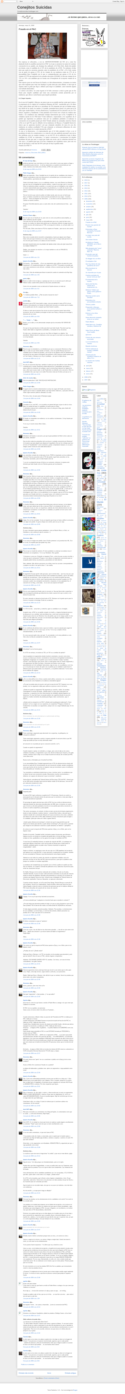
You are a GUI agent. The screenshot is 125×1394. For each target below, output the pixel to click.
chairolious (100, 451)
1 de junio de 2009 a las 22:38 (31, 915)
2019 (86, 180)
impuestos (99, 563)
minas (98, 609)
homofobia (100, 546)
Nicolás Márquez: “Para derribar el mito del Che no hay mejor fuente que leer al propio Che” (87, 426)
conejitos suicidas (99, 463)
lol (97, 596)
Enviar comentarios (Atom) (51, 1378)
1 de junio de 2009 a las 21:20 (31, 585)
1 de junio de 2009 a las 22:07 (31, 643)
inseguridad (100, 572)
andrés (25, 301)
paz (105, 646)
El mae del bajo (28, 161)
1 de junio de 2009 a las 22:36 (31, 785)
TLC (105, 708)
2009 (86, 199)
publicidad (103, 670)
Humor (103, 554)
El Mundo (101, 500)
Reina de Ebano (101, 678)
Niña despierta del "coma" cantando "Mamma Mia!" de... (94, 250)
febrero (88, 371)
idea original (100, 558)
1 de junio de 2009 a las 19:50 (31, 449)
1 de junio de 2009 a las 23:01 (31, 1086)
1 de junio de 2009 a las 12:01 (31, 374)
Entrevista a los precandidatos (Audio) (93, 301)
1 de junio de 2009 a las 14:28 (31, 412)
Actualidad (100, 404)
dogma (99, 495)
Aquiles (25, 1000)
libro (103, 592)
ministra (99, 613)
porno (102, 660)
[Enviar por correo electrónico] (42, 150)
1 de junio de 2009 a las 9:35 (31, 316)
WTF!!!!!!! (88, 335)
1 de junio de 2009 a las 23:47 (31, 1229)
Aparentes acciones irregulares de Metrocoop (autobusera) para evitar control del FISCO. (93, 160)
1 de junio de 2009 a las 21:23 (31, 602)
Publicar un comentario (27, 1364)
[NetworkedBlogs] (94, 82)
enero (88, 374)
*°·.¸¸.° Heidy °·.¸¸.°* (28, 320)
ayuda (98, 427)
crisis (104, 477)
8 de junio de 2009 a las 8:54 (31, 1347)
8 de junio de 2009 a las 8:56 (31, 1361)
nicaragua (99, 638)
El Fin (98, 499)
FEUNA (98, 530)
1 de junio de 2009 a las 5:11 (31, 288)
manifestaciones (101, 599)
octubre (88, 206)
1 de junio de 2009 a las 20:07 (31, 545)
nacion (98, 635)
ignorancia (100, 561)
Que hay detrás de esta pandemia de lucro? (93, 264)
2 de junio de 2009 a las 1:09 (31, 1298)
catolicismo (99, 446)
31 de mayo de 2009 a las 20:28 (32, 211)
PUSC (101, 671)
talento (98, 708)
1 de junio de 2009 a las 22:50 (31, 996)
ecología (101, 497)
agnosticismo (100, 409)
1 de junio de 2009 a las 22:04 (31, 622)
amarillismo (99, 412)
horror (104, 549)
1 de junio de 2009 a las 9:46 (31, 343)
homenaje (99, 544)
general (101, 533)
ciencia (98, 456)
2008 (86, 377)
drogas (104, 495)
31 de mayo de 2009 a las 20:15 (32, 169)
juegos (104, 579)
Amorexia (100, 416)
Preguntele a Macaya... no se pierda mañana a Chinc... (93, 308)
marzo (88, 368)
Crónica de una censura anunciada (93, 338)
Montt (101, 625)
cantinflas (101, 442)
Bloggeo (100, 429)
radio (98, 673)
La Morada (101, 582)
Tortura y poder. (90, 304)
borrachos (99, 432)
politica (43, 152)
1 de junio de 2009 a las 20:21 (31, 567)
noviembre (89, 204)
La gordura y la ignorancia (87, 417)
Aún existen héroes (92, 239)
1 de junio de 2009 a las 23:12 (31, 1156)
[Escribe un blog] (44, 150)
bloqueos (99, 431)
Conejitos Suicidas (34, 7)
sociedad (99, 703)
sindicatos (99, 700)
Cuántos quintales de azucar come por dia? (93, 276)
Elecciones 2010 (36, 152)
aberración (99, 402)
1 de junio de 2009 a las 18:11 (31, 430)
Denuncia (99, 489)
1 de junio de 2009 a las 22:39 (31, 939)
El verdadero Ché (91, 261)
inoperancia (100, 571)
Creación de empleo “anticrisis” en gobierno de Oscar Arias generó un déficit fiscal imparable (86, 440)
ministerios (99, 612)
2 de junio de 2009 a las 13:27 (31, 1315)
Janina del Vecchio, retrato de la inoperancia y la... (92, 285)
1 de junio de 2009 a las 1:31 (31, 257)
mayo (88, 220)
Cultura (99, 480)
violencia (103, 719)
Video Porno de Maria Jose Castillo (92, 331)
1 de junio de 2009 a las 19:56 (31, 470)
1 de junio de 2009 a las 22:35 (31, 718)
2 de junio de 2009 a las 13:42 (31, 1333)
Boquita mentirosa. (91, 346)
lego (98, 587)
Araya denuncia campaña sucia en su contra (93, 318)
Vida (104, 715)
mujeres (102, 630)
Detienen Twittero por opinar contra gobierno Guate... (93, 291)
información (99, 567)
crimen (98, 476)
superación (99, 706)
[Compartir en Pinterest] (50, 150)
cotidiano (99, 475)
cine (104, 456)
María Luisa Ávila (101, 600)
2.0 (97, 399)
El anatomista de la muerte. (91, 280)
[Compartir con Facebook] (48, 150)
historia (104, 539)
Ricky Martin (103, 682)
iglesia (98, 559)
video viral (103, 717)
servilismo (99, 695)
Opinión (99, 641)
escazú (101, 515)
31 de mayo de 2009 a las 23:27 (32, 231)
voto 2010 (99, 722)
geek (105, 532)
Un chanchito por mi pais (93, 272)
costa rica (27, 152)
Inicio (49, 1373)
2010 (86, 196)
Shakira (102, 698)
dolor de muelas (28, 378)
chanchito (103, 452)
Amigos (98, 414)
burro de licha (101, 439)
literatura (99, 594)
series (98, 693)
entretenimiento (101, 513)
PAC (98, 645)
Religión (103, 680)
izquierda (102, 577)
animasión (99, 417)
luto (102, 596)
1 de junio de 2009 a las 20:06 (31, 534)
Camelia (25, 1336)
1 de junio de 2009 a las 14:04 (31, 398)
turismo (102, 710)
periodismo (100, 653)
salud (98, 687)
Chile (101, 454)
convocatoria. (100, 466)
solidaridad (100, 705)
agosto (88, 212)
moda (105, 623)
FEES (98, 525)
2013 (86, 188)
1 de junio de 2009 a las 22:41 (31, 964)
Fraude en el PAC (91, 222)
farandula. (101, 524)
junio (87, 217)
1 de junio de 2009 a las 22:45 (31, 979)
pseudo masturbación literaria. (101, 666)
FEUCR (101, 529)
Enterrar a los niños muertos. (92, 314)
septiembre (89, 209)
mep (98, 607)
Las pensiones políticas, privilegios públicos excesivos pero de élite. (87, 409)
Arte (105, 419)
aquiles (25, 1281)
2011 (86, 193)
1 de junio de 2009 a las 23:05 (31, 1116)
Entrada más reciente (26, 1373)
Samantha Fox (100, 688)
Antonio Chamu (28, 215)
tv (97, 711)
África (98, 408)
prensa (98, 662)
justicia (102, 581)
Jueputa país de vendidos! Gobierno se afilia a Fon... (93, 356)
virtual (102, 720)
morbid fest (101, 627)
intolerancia (103, 576)
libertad (98, 592)
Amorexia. (26, 346)
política (104, 658)
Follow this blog (94, 85)
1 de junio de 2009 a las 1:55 (31, 275)
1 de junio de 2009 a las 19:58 (31, 498)
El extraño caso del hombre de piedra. (92, 255)
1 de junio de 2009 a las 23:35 (31, 1221)
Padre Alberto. (90, 322)
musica (99, 631)
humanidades (101, 552)
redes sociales (100, 676)
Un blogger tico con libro (93, 258)
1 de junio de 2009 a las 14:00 (31, 382)
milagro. (103, 607)
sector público (101, 690)
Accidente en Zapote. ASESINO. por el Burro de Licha (93, 244)
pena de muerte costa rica (101, 650)
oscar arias (100, 643)
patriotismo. (99, 646)
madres (98, 597)
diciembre (89, 201)
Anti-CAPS (26, 362)
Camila (104, 441)
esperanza (99, 516)
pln (103, 655)
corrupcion (101, 468)
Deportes (100, 490)
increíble (99, 564)
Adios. (102, 406)
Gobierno (100, 535)
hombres (99, 542)
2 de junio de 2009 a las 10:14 (31, 1307)
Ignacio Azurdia (28, 261)
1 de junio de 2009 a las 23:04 (31, 1105)
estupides (100, 518)
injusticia (99, 569)
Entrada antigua (70, 1373)
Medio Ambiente (100, 604)
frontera (104, 530)
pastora (103, 645)
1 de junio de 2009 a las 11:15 (31, 358)
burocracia (99, 437)
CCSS (98, 447)
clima (102, 458)
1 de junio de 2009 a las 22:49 (31, 988)
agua (98, 411)
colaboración (100, 459)
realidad (99, 675)
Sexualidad (100, 697)
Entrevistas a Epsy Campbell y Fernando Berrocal (93, 230)
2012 (86, 191)
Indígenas (99, 566)
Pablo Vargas (27, 173)
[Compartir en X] (46, 150)
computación (100, 461)
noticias (98, 640)
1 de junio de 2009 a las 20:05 (31, 524)
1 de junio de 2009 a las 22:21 (31, 710)
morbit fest (103, 628)
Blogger (75, 1390)
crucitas (101, 478)
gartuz (25, 278)
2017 (86, 183)
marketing (101, 602)
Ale (24, 292)
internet (104, 574)
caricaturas (99, 444)
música (99, 633)
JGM (98, 579)
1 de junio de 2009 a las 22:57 (31, 1053)
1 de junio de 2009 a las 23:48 (31, 1277)
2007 (86, 380)
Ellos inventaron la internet (91, 269)
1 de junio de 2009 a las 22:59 (31, 1072)
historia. (101, 541)
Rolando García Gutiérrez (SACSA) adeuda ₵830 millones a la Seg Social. (94, 148)
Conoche (26, 402)
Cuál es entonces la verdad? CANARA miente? (92, 350)
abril (87, 366)
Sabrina (100, 684)
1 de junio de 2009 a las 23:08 (31, 1126)
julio (87, 214)
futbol (100, 532)
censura (99, 449)
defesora (99, 485)
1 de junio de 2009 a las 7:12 (31, 297)
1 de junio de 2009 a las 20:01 (31, 514)
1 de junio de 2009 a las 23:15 (31, 1193)
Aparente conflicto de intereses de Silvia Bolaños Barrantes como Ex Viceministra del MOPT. (92, 154)
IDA (102, 556)
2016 (86, 185)
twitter (103, 711)
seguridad (101, 692)
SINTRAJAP (100, 702)
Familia (104, 522)
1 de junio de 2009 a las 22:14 (31, 673)
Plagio (98, 655)
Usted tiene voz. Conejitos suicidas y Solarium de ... (94, 326)
